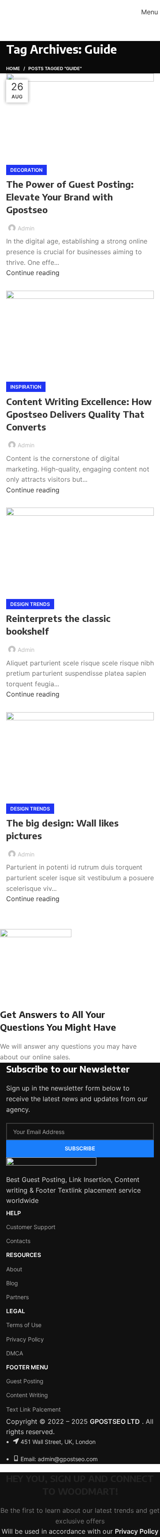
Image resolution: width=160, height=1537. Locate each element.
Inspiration (25, 387)
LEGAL (15, 1310)
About (14, 1269)
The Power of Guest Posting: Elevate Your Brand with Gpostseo (70, 196)
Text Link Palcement (33, 1409)
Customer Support (30, 1226)
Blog (12, 1283)
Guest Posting (24, 1381)
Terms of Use (23, 1324)
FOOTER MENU (27, 1367)
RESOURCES (23, 1254)
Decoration (26, 170)
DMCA (14, 1353)
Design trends (30, 604)
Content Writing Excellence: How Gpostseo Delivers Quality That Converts (79, 414)
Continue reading (32, 273)
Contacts (18, 1240)
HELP (13, 1212)
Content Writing (27, 1394)
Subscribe (80, 1148)
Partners (17, 1296)
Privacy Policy (25, 1339)
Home (13, 68)
